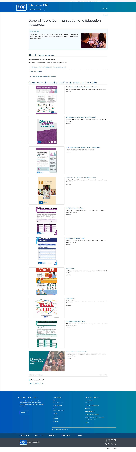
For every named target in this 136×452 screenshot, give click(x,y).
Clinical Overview (89, 400)
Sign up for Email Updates (60, 429)
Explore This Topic (35, 9)
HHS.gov (109, 448)
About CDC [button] (38, 435)
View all (55, 421)
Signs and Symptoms (58, 402)
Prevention (55, 418)
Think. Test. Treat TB (36, 71)
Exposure (55, 413)
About (54, 400)
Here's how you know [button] (101, 1)
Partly (37, 383)
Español (105, 15)
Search (105, 8)
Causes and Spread (57, 405)
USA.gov (114, 448)
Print (101, 375)
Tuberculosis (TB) (38, 5)
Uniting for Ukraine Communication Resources (43, 76)
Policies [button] (51, 435)
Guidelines (87, 402)
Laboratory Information (90, 420)
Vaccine (54, 408)
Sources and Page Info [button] (37, 375)
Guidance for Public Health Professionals (94, 417)
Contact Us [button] (24, 435)
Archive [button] (78, 435)
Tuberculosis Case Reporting (91, 414)
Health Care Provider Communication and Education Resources (48, 67)
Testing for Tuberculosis (58, 410)
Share (105, 375)
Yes (31, 383)
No (42, 383)
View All (23, 412)
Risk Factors (56, 416)
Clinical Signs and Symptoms (92, 405)
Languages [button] (65, 435)
